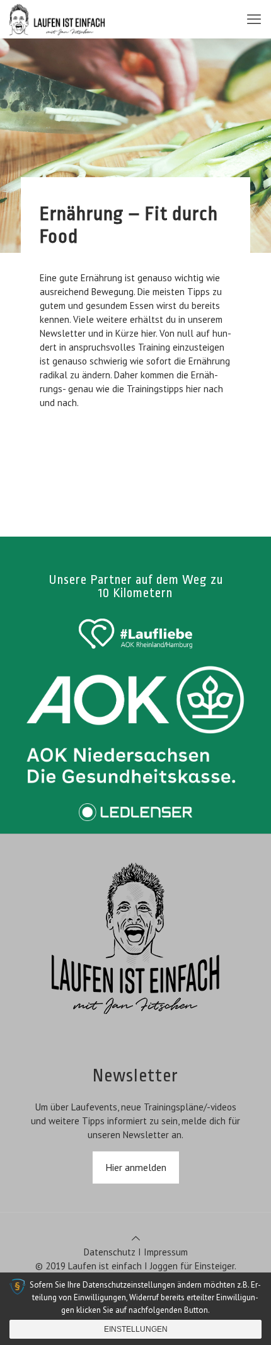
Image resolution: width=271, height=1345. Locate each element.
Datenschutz (110, 1252)
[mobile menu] (254, 19)
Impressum (166, 1252)
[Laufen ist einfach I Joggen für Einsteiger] (57, 19)
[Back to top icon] (136, 1238)
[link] (135, 634)
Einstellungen (136, 1329)
